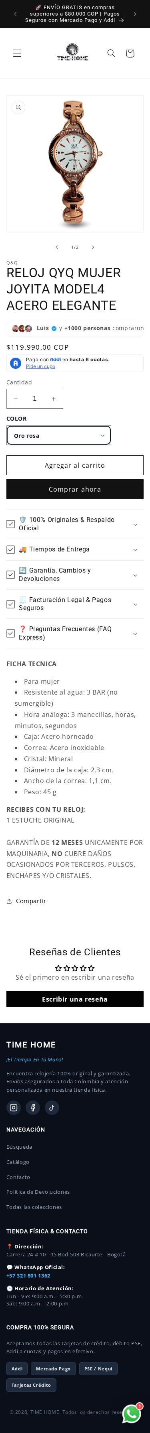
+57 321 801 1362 (28, 1275)
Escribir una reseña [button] (75, 999)
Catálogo (18, 1161)
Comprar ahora (75, 489)
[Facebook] (33, 1107)
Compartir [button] (31, 901)
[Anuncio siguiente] (135, 14)
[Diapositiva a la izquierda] (57, 247)
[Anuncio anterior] (15, 14)
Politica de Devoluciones (38, 1191)
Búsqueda (19, 1146)
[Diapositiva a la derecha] (93, 247)
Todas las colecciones (34, 1207)
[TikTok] (52, 1107)
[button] (17, 53)
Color (16, 418)
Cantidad (19, 382)
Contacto (18, 1177)
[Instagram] (13, 1107)
